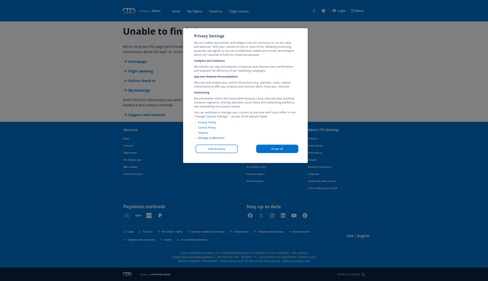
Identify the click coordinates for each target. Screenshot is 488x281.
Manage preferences (211, 138)
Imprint (203, 132)
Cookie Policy (207, 127)
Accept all (277, 148)
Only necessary (216, 148)
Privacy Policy (207, 122)
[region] (245, 95)
